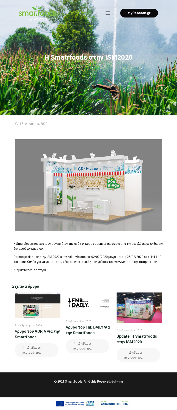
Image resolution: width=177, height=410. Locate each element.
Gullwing (117, 381)
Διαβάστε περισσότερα (30, 270)
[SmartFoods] (38, 13)
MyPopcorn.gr (139, 13)
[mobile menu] (108, 13)
